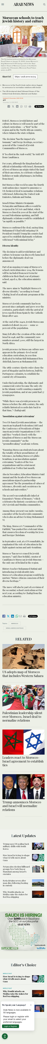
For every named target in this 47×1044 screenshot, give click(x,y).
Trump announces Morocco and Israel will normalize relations (21, 806)
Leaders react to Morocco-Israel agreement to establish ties (23, 761)
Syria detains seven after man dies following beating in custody (15, 883)
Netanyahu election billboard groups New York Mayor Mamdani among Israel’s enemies (16, 870)
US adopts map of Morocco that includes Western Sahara (22, 674)
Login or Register (10, 1026)
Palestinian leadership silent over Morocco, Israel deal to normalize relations (22, 716)
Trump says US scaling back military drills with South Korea (16, 846)
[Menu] (2, 4)
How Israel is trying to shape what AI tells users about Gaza (16, 858)
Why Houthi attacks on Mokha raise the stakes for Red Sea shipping (15, 894)
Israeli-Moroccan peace (15, 628)
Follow (40, 106)
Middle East (7, 973)
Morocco (14, 623)
